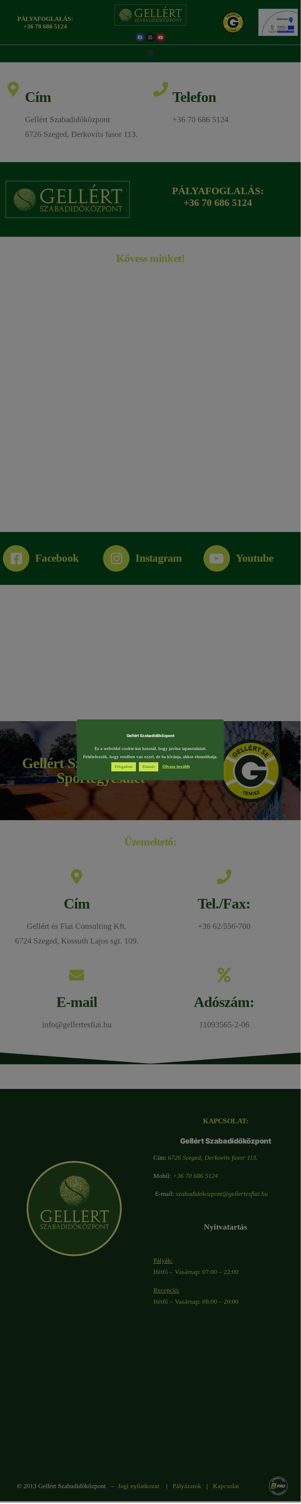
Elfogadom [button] (123, 766)
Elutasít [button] (148, 766)
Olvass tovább (176, 766)
